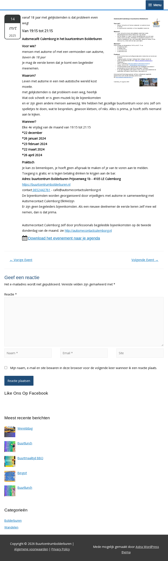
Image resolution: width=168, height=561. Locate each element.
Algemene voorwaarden (31, 549)
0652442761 (41, 190)
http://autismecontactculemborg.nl (88, 230)
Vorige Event (21, 259)
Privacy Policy (60, 549)
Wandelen (11, 527)
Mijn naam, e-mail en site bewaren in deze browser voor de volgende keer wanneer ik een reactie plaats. (83, 368)
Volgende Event (144, 259)
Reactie (10, 294)
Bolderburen (13, 520)
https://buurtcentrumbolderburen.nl (46, 184)
